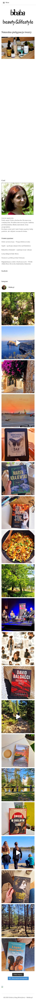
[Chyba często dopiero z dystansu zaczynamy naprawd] (18, 852)
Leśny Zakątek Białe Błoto (10, 254)
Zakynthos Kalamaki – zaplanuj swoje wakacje (17, 250)
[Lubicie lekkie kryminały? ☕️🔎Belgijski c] (18, 750)
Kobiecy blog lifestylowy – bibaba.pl (20, 997)
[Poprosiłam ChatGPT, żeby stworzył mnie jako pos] (18, 648)
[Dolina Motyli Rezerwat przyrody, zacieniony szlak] (18, 308)
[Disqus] (18, 91)
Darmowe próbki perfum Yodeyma (13, 258)
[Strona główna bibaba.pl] (18, 17)
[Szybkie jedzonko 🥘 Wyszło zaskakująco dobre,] (18, 546)
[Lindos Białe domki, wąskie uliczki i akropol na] (18, 376)
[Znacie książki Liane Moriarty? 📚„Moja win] (18, 954)
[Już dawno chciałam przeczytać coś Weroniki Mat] (18, 444)
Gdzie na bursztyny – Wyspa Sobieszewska (16, 242)
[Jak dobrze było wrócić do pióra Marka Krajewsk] (18, 478)
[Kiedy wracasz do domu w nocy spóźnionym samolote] (18, 410)
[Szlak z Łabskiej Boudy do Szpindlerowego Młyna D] (18, 716)
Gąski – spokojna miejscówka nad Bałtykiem (16, 246)
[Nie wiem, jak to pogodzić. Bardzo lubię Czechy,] (18, 784)
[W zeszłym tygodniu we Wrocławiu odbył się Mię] (18, 614)
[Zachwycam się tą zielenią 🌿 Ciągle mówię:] (18, 580)
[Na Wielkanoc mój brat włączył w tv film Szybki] (18, 920)
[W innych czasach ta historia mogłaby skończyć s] (18, 886)
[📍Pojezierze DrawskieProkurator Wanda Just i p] (18, 512)
